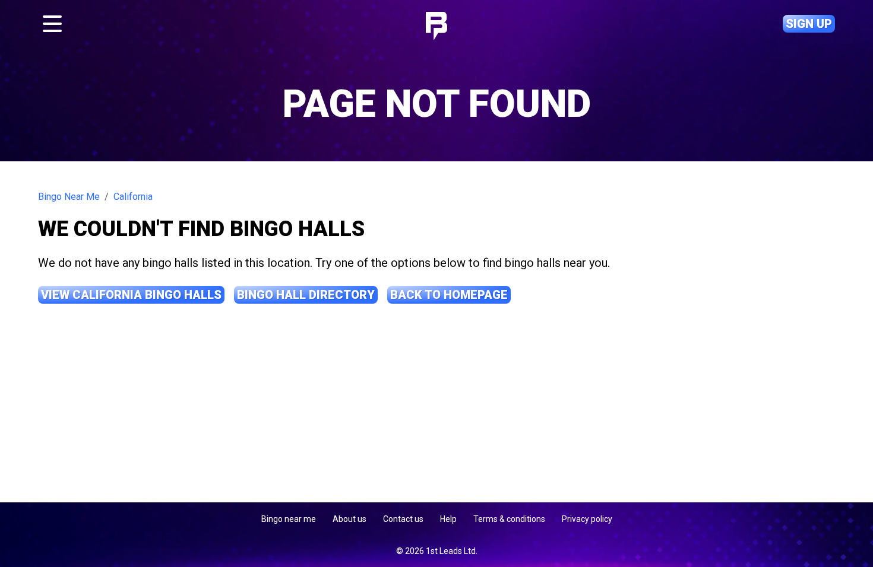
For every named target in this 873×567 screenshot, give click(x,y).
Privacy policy (587, 519)
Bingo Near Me (69, 196)
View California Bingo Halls (131, 295)
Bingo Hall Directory (306, 295)
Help (448, 519)
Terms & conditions (509, 519)
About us (349, 519)
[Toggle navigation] (52, 23)
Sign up (809, 24)
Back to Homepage (449, 295)
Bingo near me (288, 519)
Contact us (403, 519)
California (133, 196)
